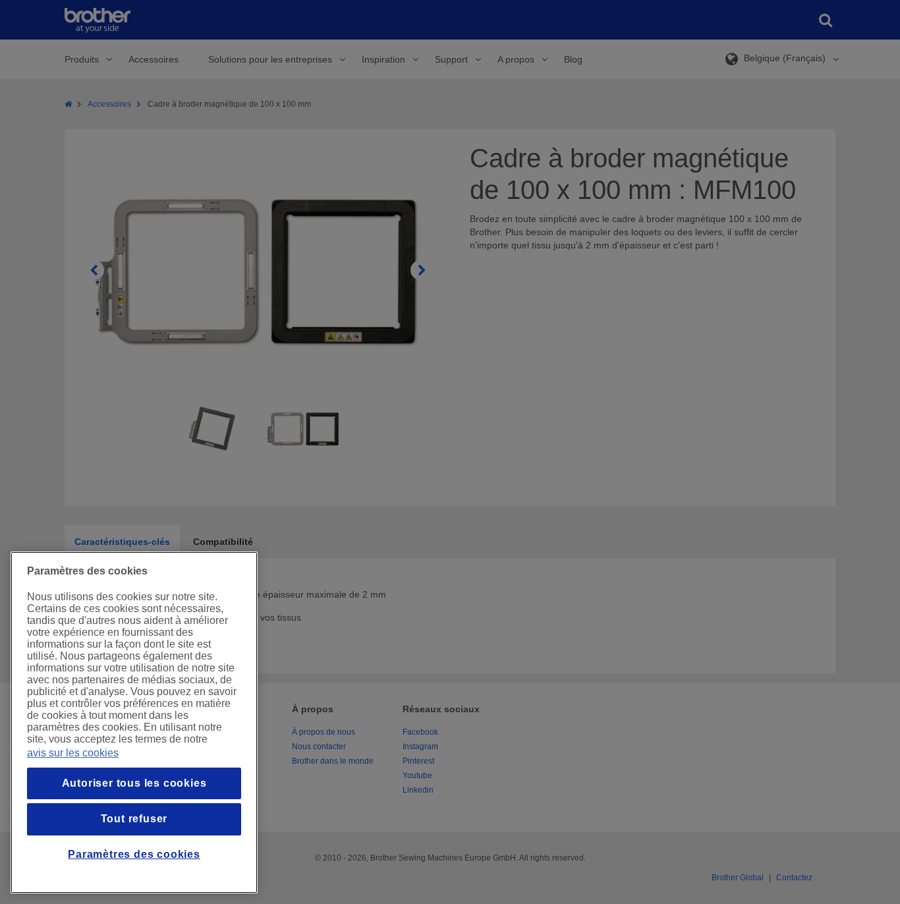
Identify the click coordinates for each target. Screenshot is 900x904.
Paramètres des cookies (134, 854)
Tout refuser (134, 818)
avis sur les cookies (73, 752)
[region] (134, 722)
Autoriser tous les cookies (134, 783)
